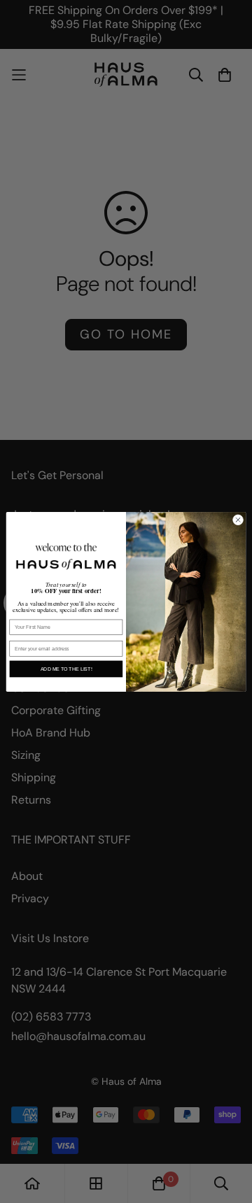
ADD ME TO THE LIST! (66, 668)
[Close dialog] (237, 519)
